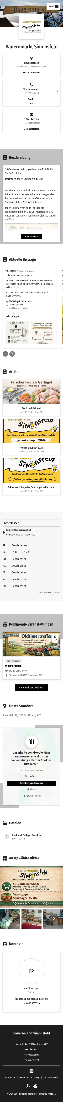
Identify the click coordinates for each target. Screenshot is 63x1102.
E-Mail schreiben (31, 129)
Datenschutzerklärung (29, 1077)
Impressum (10, 1077)
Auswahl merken (33, 795)
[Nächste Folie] (57, 91)
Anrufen (31, 99)
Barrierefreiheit (50, 1077)
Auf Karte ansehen (31, 72)
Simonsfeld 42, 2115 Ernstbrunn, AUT (31, 1044)
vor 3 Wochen (10, 271)
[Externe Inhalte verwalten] (35, 1086)
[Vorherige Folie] (5, 354)
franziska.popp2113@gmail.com (31, 998)
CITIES (53, 1094)
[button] (31, 26)
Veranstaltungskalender (31, 687)
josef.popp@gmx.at (31, 1054)
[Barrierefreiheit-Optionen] (28, 1086)
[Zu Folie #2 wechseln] (32, 103)
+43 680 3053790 (31, 1003)
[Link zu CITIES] (31, 1071)
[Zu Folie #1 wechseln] (30, 103)
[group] (31, 308)
